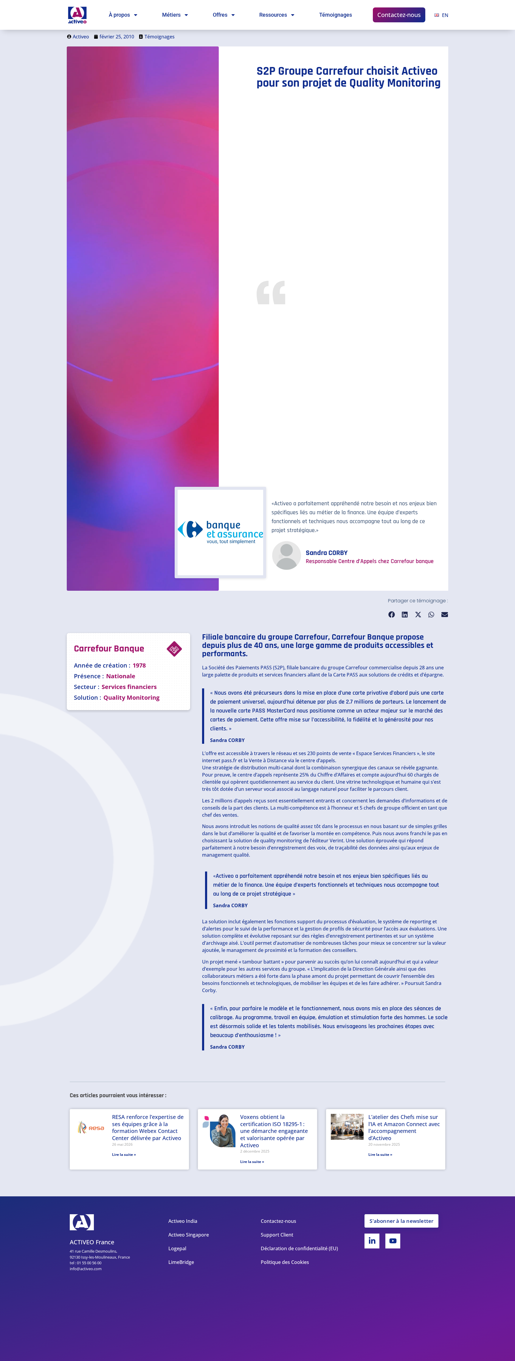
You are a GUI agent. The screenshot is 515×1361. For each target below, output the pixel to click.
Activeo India (182, 1221)
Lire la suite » (124, 1154)
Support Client (277, 1234)
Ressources (273, 15)
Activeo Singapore (188, 1234)
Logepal (177, 1248)
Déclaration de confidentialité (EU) (299, 1248)
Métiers (171, 15)
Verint (336, 840)
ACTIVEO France (92, 1242)
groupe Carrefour (348, 667)
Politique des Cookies (285, 1262)
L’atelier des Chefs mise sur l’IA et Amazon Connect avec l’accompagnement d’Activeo (404, 1127)
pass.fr (229, 760)
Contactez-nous (399, 15)
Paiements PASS (253, 667)
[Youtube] (392, 1241)
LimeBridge (181, 1262)
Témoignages (335, 15)
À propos (119, 15)
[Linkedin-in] (371, 1241)
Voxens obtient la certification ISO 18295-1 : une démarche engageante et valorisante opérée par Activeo (274, 1130)
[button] (391, 614)
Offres (220, 15)
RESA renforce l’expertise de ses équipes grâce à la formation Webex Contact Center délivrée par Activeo (148, 1127)
